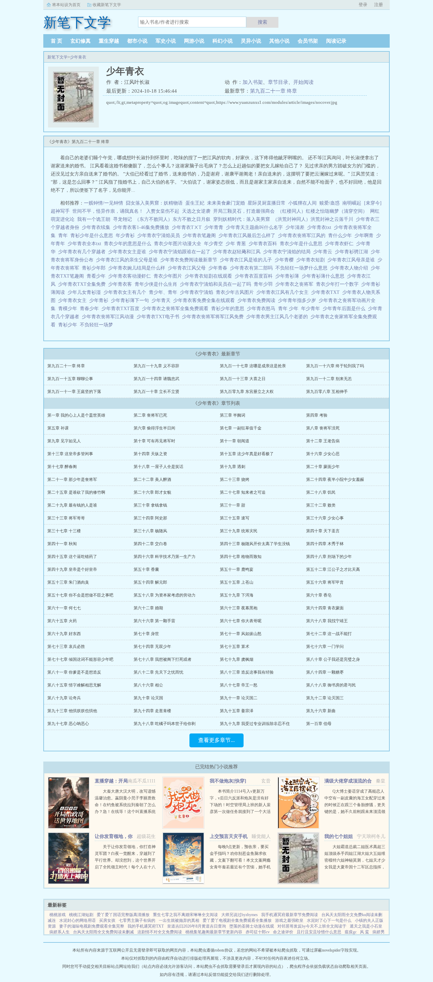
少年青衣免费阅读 (257, 300)
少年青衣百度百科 (255, 276)
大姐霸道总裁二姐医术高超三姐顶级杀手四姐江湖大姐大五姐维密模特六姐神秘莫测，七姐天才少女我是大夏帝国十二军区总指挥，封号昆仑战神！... (354, 860)
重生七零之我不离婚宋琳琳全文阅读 (185, 914)
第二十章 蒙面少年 (323, 466)
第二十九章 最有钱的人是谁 (72, 505)
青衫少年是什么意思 (93, 235)
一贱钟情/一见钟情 (103, 203)
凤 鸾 (364, 932)
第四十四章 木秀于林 (325, 543)
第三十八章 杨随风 (150, 531)
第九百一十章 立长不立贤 (156, 391)
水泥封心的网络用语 (77, 920)
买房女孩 (107, 920)
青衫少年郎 (95, 268)
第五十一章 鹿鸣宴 (236, 569)
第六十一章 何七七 (64, 608)
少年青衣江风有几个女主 (283, 292)
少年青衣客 (121, 284)
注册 (378, 4)
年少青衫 (126, 235)
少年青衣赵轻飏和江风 (238, 251)
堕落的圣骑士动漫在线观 (251, 926)
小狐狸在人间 (302, 203)
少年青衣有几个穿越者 (83, 251)
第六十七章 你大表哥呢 (240, 620)
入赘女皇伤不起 (162, 211)
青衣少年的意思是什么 (129, 243)
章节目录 (278, 82)
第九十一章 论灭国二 (238, 698)
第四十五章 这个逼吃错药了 (72, 556)
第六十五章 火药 (62, 620)
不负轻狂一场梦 (98, 324)
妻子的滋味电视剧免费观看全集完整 (91, 926)
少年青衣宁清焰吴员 (160, 235)
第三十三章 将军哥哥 (66, 518)
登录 (363, 4)
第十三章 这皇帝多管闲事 (70, 453)
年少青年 (312, 308)
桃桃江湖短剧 (81, 914)
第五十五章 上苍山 (236, 582)
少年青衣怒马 (262, 308)
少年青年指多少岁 (298, 300)
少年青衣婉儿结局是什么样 (138, 268)
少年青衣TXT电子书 (159, 316)
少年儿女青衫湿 (86, 292)
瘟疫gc (351, 932)
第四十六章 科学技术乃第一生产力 (165, 556)
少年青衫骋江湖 (353, 251)
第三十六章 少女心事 (325, 518)
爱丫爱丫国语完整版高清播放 (123, 914)
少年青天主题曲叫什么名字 (256, 227)
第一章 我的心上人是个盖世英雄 (76, 415)
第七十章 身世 (146, 633)
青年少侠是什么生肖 (157, 284)
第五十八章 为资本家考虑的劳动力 (165, 595)
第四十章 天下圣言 (323, 531)
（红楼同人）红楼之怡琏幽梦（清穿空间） (322, 211)
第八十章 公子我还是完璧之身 (333, 659)
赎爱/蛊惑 (329, 203)
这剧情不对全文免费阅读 (159, 932)
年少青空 (215, 243)
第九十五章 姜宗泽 (236, 710)
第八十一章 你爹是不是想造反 (74, 672)
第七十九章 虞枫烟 (236, 659)
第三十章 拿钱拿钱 (150, 505)
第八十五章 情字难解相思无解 (74, 685)
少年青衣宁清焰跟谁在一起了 (181, 251)
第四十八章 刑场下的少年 (329, 556)
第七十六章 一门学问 (325, 646)
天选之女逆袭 (196, 211)
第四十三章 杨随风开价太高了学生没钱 (255, 543)
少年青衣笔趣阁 (201, 235)
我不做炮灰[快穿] (228, 781)
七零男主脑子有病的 (137, 920)
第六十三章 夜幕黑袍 (238, 608)
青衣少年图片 (169, 276)
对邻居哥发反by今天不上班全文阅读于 (311, 926)
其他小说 (279, 41)
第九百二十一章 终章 (273, 91)
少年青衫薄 (288, 276)
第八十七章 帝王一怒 (238, 685)
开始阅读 (303, 82)
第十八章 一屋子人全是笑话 (158, 466)
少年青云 (324, 251)
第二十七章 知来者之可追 (243, 492)
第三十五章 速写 (234, 518)
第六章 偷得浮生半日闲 (154, 428)
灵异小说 (251, 41)
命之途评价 (283, 932)
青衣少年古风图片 (236, 292)
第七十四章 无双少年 (152, 646)
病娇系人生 (59, 932)
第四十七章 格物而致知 (240, 556)
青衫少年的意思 (229, 308)
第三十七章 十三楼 (64, 531)
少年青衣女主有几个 (126, 292)
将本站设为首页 (66, 4)
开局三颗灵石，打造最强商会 (244, 211)
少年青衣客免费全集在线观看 (205, 300)
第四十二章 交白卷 (150, 543)
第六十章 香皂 (319, 595)
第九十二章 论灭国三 (325, 698)
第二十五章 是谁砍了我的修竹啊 (76, 492)
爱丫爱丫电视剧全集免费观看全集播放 (237, 920)
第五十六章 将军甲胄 (325, 582)
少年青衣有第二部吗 (252, 268)
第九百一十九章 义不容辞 (156, 366)
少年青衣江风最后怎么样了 (248, 235)
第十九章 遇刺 (232, 466)
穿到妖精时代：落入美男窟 (241, 219)
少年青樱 (285, 259)
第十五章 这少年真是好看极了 (247, 453)
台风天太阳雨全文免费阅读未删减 (103, 932)
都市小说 (137, 41)
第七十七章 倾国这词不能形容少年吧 (80, 659)
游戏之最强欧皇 (289, 920)
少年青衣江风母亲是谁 (352, 259)
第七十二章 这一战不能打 (329, 633)
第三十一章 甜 (232, 505)
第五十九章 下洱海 (236, 595)
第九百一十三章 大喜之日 (243, 378)
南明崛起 (351, 203)
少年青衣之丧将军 (295, 284)
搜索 (262, 22)
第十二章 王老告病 (323, 441)
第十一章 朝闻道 (234, 441)
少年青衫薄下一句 (131, 300)
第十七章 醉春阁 (62, 466)
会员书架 (308, 41)
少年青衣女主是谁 (128, 251)
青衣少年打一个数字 (338, 284)
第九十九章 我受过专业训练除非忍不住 (255, 723)
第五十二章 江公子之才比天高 (333, 569)
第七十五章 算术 (234, 646)
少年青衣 (78, 57)
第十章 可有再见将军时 (154, 441)
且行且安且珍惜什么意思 (319, 932)
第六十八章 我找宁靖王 (327, 620)
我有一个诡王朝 (93, 219)
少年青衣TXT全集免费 (83, 284)
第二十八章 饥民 (321, 492)
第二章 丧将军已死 (150, 415)
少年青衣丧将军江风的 (303, 235)
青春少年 (90, 308)
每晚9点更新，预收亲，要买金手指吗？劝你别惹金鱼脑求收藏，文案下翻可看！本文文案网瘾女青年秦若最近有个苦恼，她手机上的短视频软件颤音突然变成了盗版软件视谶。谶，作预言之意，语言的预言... (240, 867)
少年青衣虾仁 (340, 243)
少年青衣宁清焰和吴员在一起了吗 (217, 284)
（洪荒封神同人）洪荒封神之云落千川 (313, 219)
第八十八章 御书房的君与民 (331, 685)
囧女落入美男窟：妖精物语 (154, 203)
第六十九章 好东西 (64, 633)
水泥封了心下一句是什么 (329, 920)
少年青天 (162, 300)
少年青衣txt (320, 227)
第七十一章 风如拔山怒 (240, 633)
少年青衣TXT (326, 292)
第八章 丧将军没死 (323, 428)
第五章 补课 (58, 428)
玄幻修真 (80, 41)
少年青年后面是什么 (345, 308)
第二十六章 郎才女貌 (152, 492)
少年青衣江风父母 (188, 268)
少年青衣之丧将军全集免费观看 (176, 308)
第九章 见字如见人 (64, 441)
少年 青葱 (237, 243)
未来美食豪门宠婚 (226, 203)
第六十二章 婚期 (148, 608)
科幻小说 (222, 41)
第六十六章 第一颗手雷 (154, 620)
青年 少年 (289, 308)
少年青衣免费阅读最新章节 (190, 259)
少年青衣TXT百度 (121, 308)
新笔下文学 (57, 57)
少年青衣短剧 (311, 259)
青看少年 (97, 276)
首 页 (56, 41)
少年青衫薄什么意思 (324, 276)
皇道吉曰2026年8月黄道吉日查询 (196, 926)
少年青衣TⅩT (188, 227)
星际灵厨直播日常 (267, 203)
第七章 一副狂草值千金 (240, 428)
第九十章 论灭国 (148, 698)
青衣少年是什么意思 (302, 243)
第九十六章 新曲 (321, 710)
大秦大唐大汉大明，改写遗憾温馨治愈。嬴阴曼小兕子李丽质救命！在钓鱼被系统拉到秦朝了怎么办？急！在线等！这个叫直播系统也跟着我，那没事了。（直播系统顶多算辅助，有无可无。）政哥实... (125, 811)
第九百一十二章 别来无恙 (329, 378)
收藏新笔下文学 (107, 4)
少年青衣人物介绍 (350, 268)
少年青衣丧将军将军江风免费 (214, 316)
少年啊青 (365, 235)
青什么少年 (341, 235)
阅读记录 (336, 41)
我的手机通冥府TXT (146, 926)
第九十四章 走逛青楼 (152, 710)
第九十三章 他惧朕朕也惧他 (72, 710)
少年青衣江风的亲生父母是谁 (128, 259)
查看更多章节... (216, 740)
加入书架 (253, 82)
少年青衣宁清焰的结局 (288, 251)
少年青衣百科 (264, 243)
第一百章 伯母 (319, 723)
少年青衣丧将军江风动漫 (109, 316)
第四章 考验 (316, 415)
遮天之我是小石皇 (366, 926)
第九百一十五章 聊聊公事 (70, 378)
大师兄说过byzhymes (239, 914)
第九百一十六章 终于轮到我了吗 (335, 366)
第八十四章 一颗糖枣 (325, 672)
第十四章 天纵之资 (150, 453)
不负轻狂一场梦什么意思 (302, 268)
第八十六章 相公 (148, 685)
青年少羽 (264, 284)
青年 (64, 235)
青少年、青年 (164, 292)
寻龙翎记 (122, 219)
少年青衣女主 (73, 300)
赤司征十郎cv (258, 932)
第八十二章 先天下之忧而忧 (158, 672)
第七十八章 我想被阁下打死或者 (162, 659)
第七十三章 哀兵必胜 (66, 646)
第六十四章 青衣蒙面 (325, 608)
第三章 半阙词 (232, 415)
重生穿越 (109, 41)
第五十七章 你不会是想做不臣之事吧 (80, 595)
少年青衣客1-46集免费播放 (142, 227)
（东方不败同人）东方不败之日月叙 (172, 219)
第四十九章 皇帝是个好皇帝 (72, 569)
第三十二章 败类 (321, 505)
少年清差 (296, 227)
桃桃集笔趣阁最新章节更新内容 (213, 932)
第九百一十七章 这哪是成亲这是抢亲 (253, 366)
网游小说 (194, 41)
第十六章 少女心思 (323, 453)
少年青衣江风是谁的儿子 (247, 259)
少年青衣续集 (97, 227)
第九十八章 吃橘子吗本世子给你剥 (165, 723)
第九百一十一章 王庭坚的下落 (74, 391)
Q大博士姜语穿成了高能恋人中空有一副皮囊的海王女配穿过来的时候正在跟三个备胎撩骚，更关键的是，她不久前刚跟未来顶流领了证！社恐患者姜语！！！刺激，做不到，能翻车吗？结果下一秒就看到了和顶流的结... (354, 811)
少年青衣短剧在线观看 (210, 276)
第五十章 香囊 (146, 569)
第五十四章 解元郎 (150, 582)
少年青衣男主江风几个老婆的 (278, 316)
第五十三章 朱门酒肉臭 (68, 582)
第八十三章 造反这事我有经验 (247, 672)
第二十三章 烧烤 (234, 479)
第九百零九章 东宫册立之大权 (247, 391)
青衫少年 (69, 324)
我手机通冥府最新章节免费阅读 (289, 914)
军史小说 (166, 41)
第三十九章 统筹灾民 (238, 531)
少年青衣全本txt (86, 243)
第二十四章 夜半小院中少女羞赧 (335, 479)
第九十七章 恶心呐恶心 (68, 723)
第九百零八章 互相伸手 (327, 391)
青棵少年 (69, 308)
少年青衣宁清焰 (198, 292)
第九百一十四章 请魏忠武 (156, 378)
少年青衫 (100, 300)
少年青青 (215, 227)
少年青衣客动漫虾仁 (131, 276)
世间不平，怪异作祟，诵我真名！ (107, 211)
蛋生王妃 (194, 203)
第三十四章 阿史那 (150, 518)
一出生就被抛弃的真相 (179, 920)
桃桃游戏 (57, 914)
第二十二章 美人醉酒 (152, 479)
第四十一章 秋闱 (62, 543)
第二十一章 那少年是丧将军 (72, 479)
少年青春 (219, 268)
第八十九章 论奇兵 (64, 698)
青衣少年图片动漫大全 (179, 243)
